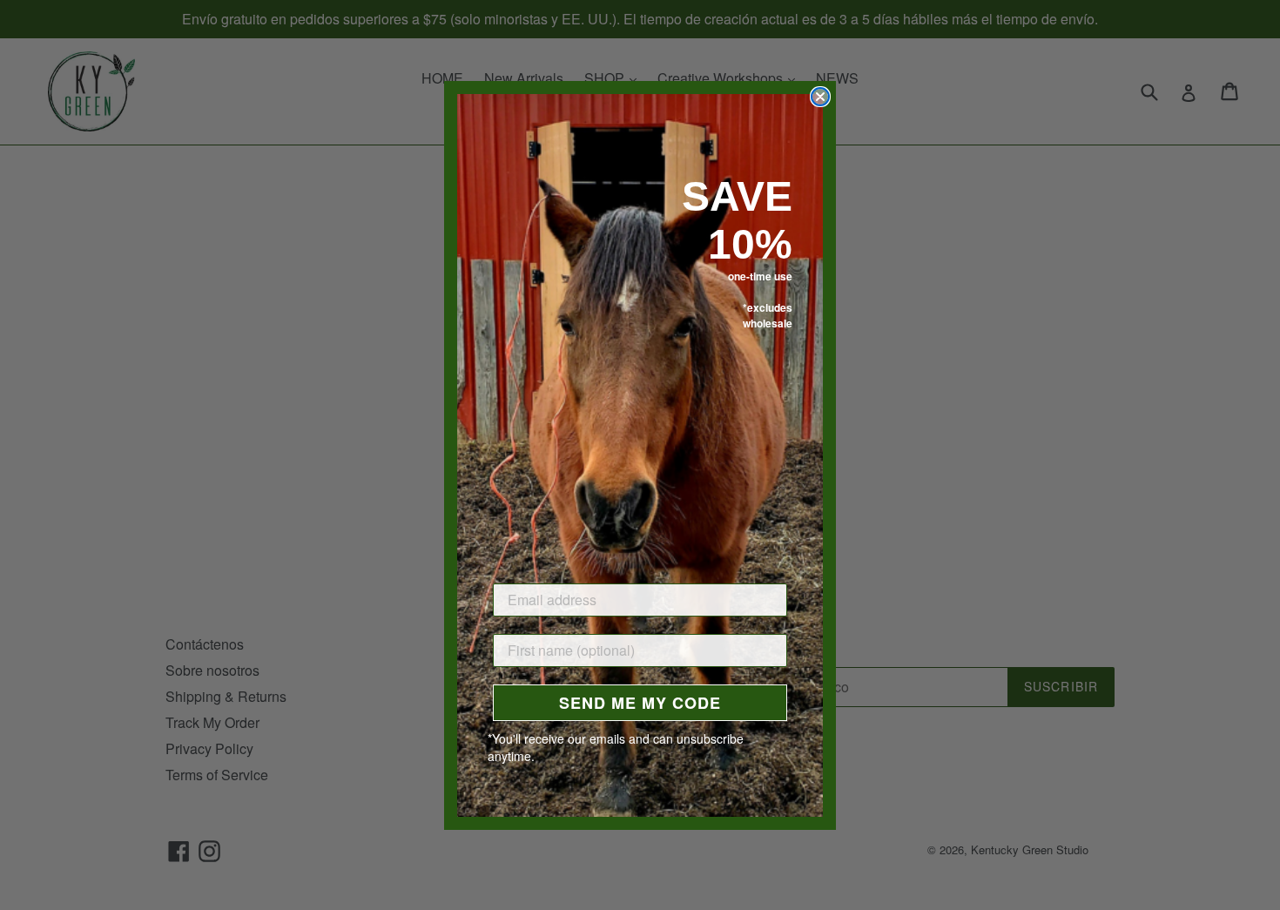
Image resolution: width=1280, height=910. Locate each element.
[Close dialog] (820, 96)
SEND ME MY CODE (640, 702)
